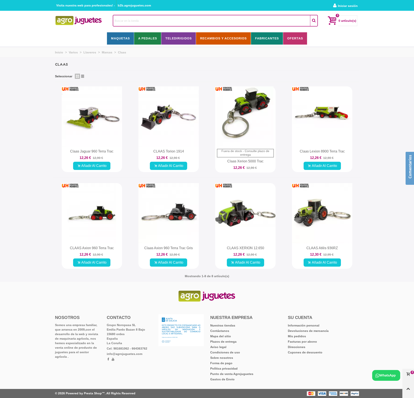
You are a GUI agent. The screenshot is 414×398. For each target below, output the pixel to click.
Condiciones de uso (225, 352)
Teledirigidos (178, 38)
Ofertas (295, 38)
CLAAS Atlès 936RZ (322, 248)
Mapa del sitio (220, 336)
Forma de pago (221, 363)
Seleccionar (63, 76)
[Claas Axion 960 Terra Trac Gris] (168, 213)
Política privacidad (224, 368)
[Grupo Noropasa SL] (78, 20)
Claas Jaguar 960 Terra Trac (91, 151)
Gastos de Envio (222, 379)
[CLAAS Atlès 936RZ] (322, 213)
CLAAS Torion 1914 (168, 151)
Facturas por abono (302, 341)
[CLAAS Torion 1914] (168, 116)
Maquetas (120, 38)
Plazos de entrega (223, 341)
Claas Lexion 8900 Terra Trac (322, 151)
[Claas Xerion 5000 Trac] (245, 116)
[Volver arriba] (408, 390)
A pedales (147, 38)
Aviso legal (218, 347)
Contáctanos (219, 331)
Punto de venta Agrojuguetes (231, 374)
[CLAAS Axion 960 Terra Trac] (92, 213)
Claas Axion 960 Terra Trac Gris (168, 248)
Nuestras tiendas (222, 325)
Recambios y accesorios (223, 38)
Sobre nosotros (221, 357)
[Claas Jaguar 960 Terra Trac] (92, 116)
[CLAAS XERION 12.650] (245, 213)
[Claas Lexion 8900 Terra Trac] (322, 116)
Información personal (303, 325)
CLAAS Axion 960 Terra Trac (92, 248)
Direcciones (296, 347)
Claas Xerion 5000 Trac (245, 161)
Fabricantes (267, 38)
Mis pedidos (297, 336)
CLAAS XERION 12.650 (245, 248)
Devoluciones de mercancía (308, 331)
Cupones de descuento (305, 352)
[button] (85, 5)
